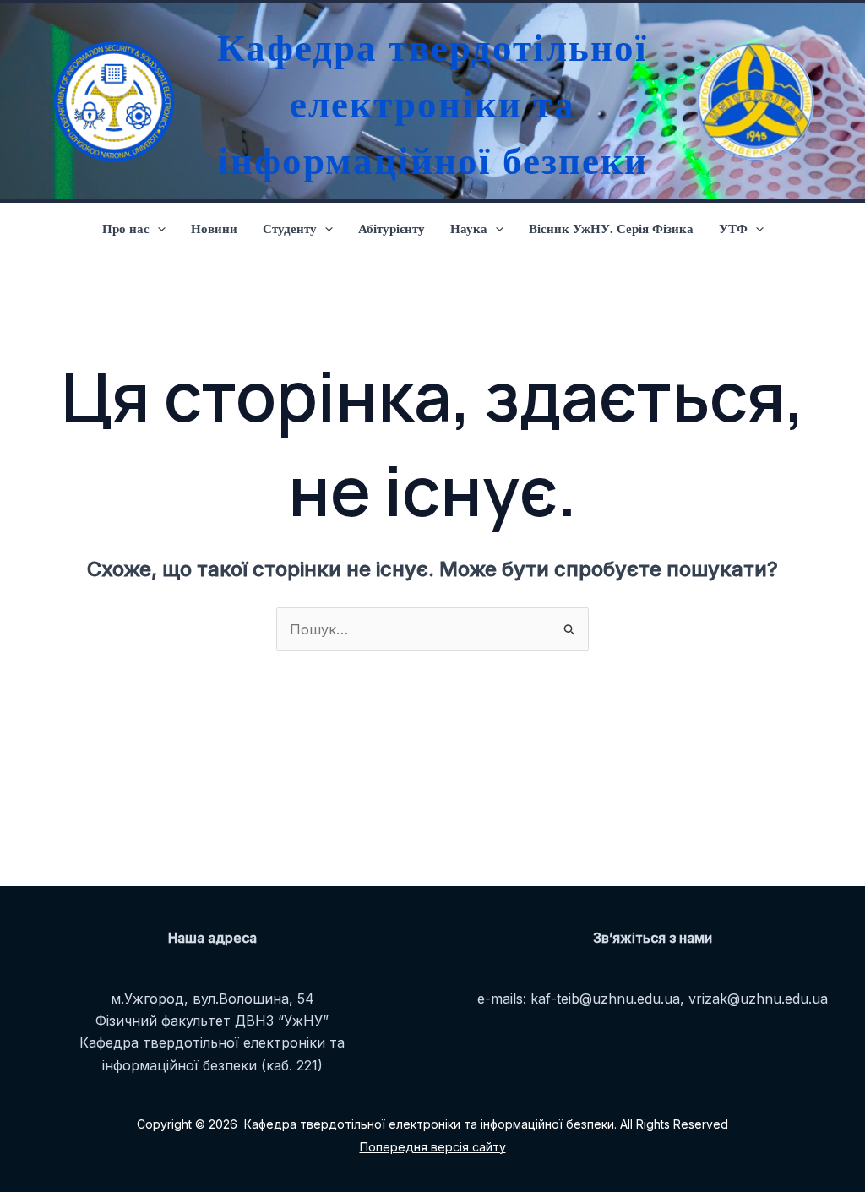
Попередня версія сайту (433, 1147)
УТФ (733, 228)
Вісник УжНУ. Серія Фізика (611, 228)
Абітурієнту (391, 228)
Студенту (290, 228)
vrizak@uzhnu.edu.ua (758, 998)
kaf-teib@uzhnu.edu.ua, (607, 998)
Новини (214, 228)
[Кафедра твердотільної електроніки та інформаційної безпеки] (110, 101)
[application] (158, 228)
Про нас (126, 228)
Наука (468, 228)
